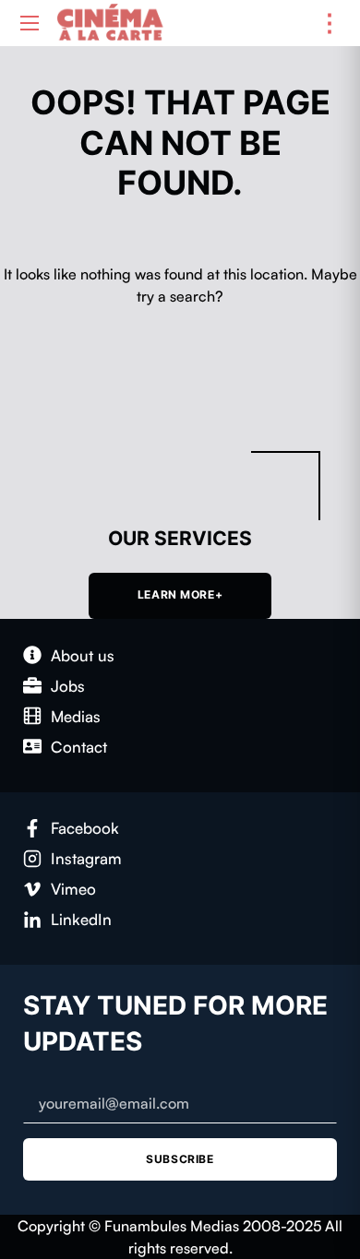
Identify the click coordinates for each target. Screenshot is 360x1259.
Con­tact (79, 746)
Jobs (68, 685)
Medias (76, 716)
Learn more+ (180, 594)
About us (82, 655)
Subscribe (179, 1159)
